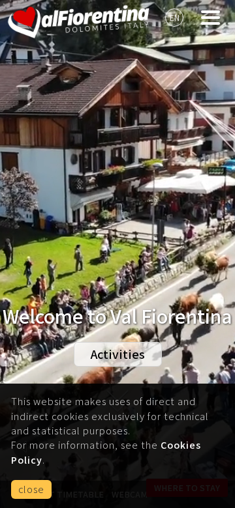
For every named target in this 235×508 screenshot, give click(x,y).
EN (175, 17)
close (31, 489)
